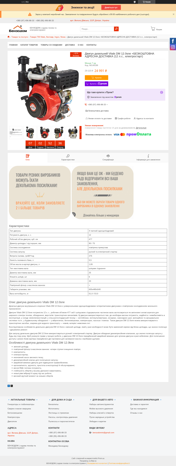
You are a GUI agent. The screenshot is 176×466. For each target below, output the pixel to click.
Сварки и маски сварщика (19, 408)
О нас (80, 45)
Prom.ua (101, 458)
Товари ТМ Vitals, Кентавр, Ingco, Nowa (47, 37)
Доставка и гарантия (139, 404)
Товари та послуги (19, 37)
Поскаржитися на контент (97, 463)
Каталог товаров (29, 45)
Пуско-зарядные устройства (102, 417)
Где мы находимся (138, 408)
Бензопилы (53, 404)
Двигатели (12, 421)
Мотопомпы (53, 408)
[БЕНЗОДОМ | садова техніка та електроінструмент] (18, 29)
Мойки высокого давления (101, 408)
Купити (98, 78)
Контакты (91, 45)
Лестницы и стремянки (58, 413)
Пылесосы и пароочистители (61, 421)
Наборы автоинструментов (101, 404)
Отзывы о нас (136, 413)
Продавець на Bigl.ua (88, 461)
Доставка (70, 45)
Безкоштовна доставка (98, 111)
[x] (12, 386)
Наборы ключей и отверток (101, 413)
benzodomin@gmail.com (103, 433)
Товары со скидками (51, 45)
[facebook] (9, 386)
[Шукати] (116, 29)
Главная (13, 45)
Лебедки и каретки (97, 421)
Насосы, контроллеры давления (62, 417)
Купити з (93, 84)
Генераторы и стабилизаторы (21, 404)
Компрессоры (14, 417)
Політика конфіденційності (119, 463)
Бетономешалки (15, 413)
